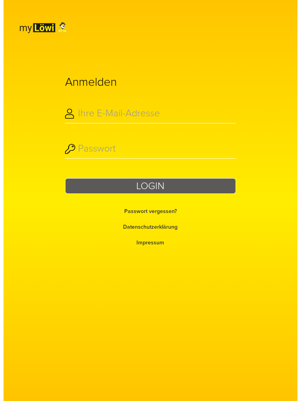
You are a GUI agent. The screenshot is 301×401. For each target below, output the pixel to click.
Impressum (150, 243)
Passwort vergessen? (150, 211)
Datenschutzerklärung (150, 227)
